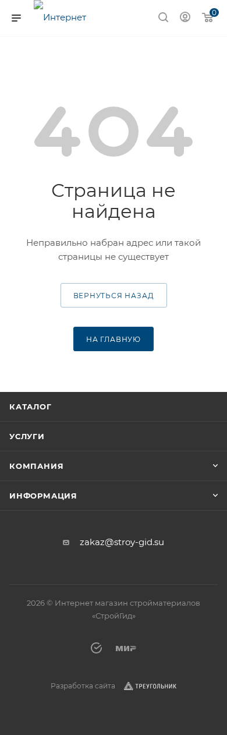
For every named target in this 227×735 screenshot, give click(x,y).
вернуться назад (113, 295)
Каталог (30, 406)
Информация (43, 495)
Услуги (27, 436)
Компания (36, 466)
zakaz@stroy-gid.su (122, 541)
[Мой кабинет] (185, 18)
